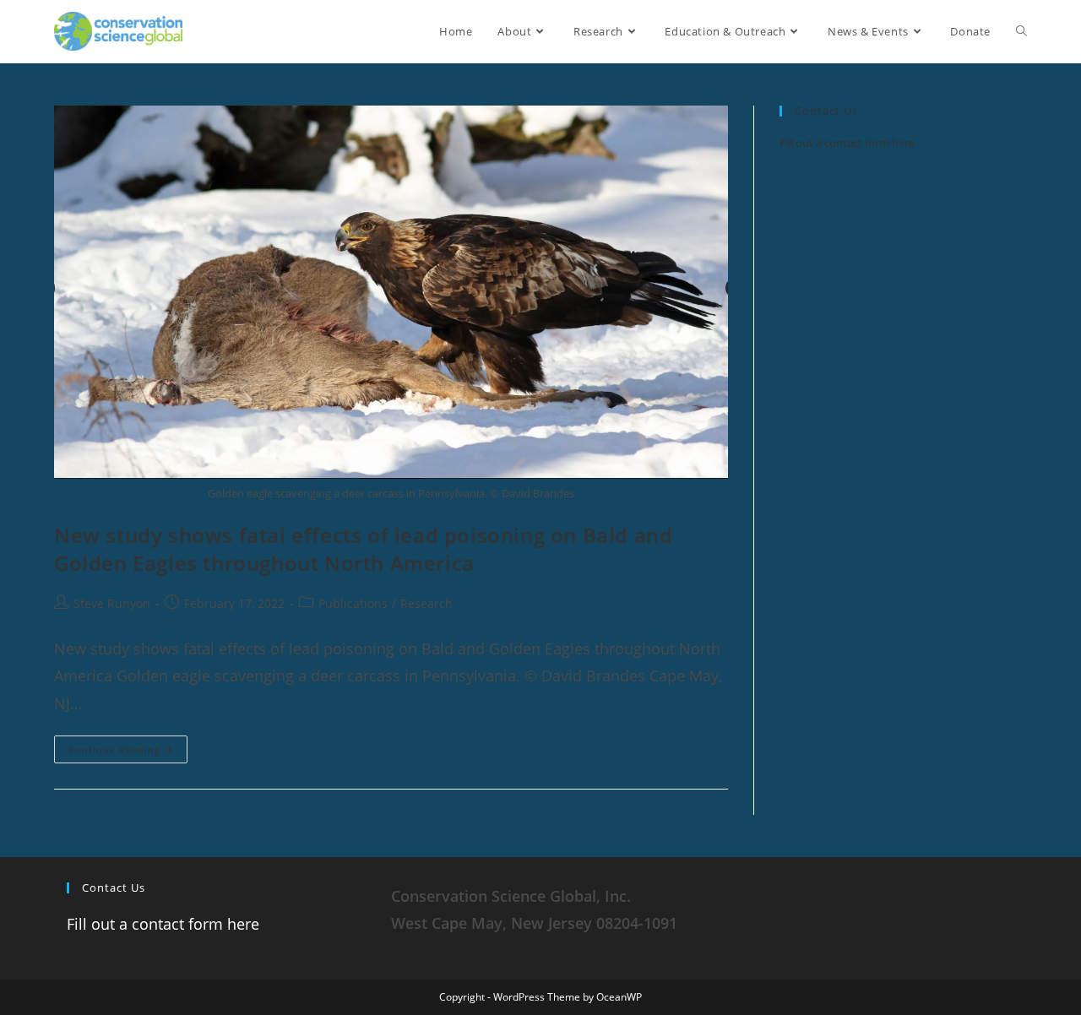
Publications (353, 603)
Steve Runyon (111, 603)
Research (426, 603)
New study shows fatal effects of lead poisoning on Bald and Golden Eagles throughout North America (363, 549)
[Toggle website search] (1021, 31)
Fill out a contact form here (847, 142)
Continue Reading (127, 745)
